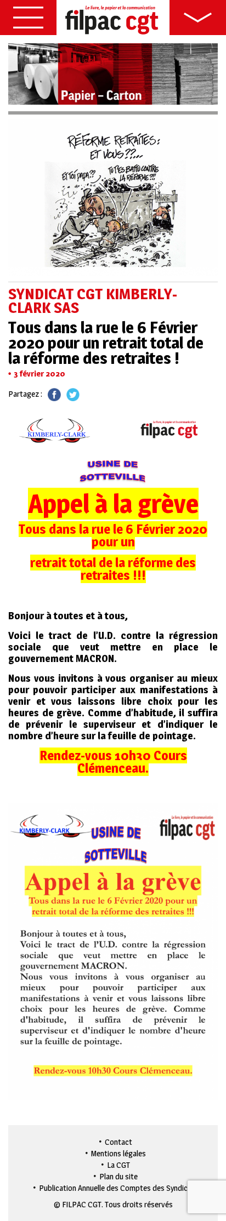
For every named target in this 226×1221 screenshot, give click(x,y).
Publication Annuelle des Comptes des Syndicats (119, 1188)
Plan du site (118, 1176)
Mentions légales (118, 1153)
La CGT (118, 1165)
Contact (118, 1142)
